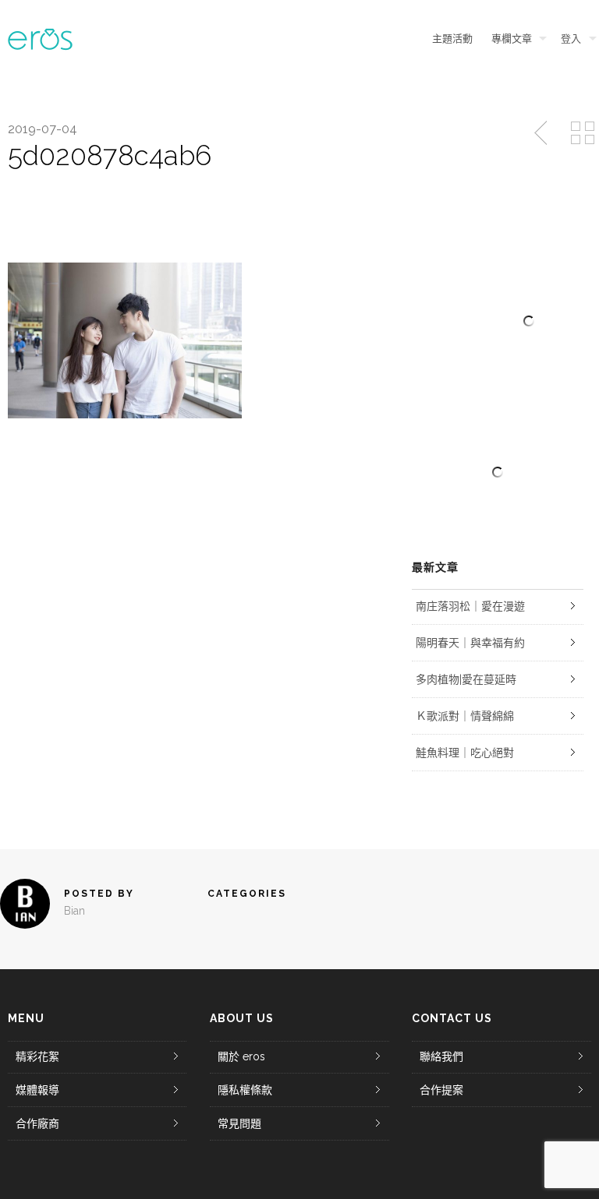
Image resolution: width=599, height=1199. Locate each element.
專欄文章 (511, 38)
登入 (571, 38)
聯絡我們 (441, 1056)
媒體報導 (37, 1090)
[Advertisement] (497, 472)
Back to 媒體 (582, 133)
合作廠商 (37, 1123)
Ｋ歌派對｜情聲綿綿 (465, 716)
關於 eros (241, 1056)
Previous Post (542, 133)
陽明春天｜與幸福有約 (470, 643)
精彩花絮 (37, 1056)
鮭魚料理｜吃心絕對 (465, 752)
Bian (74, 911)
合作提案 (441, 1090)
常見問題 (239, 1123)
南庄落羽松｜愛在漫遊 (470, 606)
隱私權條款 (245, 1090)
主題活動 (452, 38)
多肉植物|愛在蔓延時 (466, 679)
